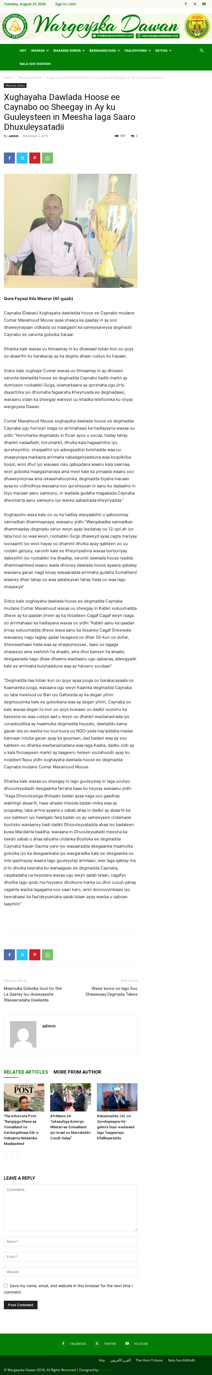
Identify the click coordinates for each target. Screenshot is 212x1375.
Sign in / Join (65, 3)
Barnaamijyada (102, 50)
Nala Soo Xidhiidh (35, 64)
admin (13, 136)
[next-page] (16, 1154)
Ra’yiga (161, 50)
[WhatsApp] (47, 158)
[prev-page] (7, 1154)
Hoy (23, 50)
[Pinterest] (34, 158)
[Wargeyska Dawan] (106, 26)
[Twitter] (195, 4)
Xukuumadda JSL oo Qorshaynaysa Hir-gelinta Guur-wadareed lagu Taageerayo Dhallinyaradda (115, 1127)
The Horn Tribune (149, 1360)
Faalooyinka (135, 50)
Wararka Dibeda (67, 50)
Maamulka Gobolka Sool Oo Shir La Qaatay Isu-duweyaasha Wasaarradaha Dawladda (33, 994)
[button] (201, 50)
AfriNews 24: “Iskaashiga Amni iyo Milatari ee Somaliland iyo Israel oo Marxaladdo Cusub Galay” (70, 1127)
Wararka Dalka (29, 77)
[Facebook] (186, 4)
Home (8, 77)
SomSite (105, 1370)
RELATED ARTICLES (26, 1072)
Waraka (38, 50)
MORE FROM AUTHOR (77, 1072)
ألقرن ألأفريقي (120, 1360)
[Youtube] (204, 4)
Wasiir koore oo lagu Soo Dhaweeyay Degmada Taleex (111, 991)
